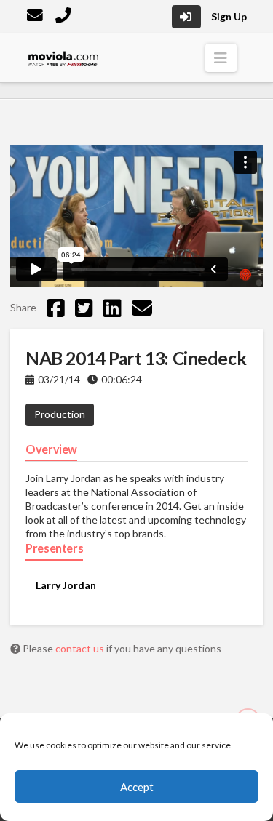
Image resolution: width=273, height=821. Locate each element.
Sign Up (229, 16)
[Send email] (142, 307)
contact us (80, 648)
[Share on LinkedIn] (112, 307)
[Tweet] (84, 307)
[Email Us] (36, 17)
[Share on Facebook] (56, 307)
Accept (137, 786)
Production (59, 414)
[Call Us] (64, 17)
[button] (221, 58)
